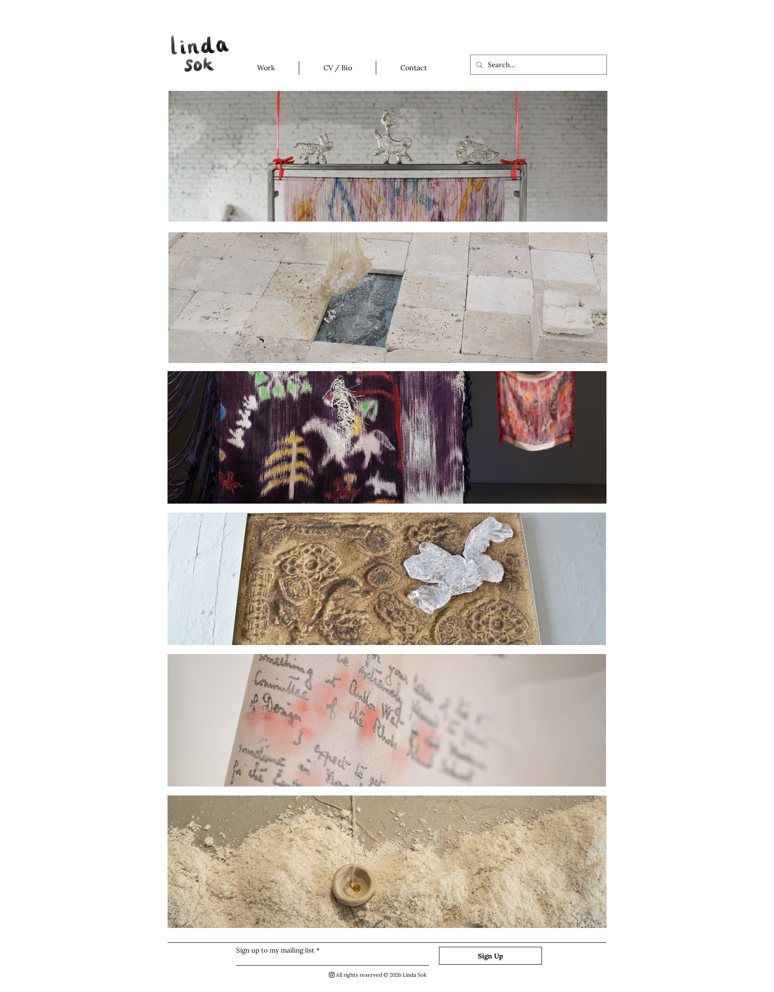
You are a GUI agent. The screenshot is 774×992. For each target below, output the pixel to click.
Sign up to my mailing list (275, 950)
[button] (266, 68)
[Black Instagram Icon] (331, 975)
